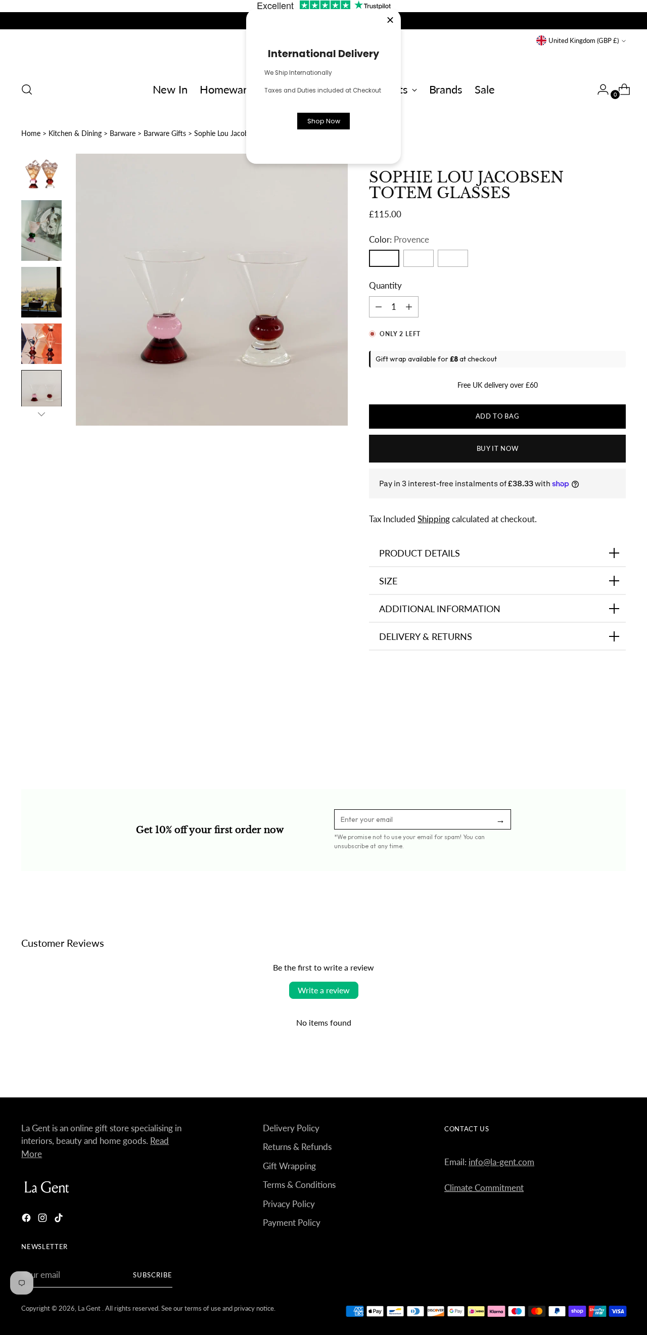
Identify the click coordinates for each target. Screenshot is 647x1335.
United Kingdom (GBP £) (583, 40)
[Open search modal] (27, 89)
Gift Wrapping (289, 1166)
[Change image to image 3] (41, 292)
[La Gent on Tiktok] (60, 1219)
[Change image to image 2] (41, 230)
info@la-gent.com (501, 1162)
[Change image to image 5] (41, 390)
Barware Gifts (165, 133)
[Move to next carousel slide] (617, 734)
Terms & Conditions (299, 1184)
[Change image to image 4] (41, 344)
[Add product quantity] (378, 307)
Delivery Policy (291, 1128)
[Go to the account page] (599, 89)
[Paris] (418, 258)
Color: (399, 239)
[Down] (41, 414)
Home (30, 133)
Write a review (324, 990)
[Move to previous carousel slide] (594, 734)
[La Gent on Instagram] (43, 1219)
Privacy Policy (289, 1204)
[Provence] (384, 258)
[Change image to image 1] (41, 174)
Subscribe (152, 1275)
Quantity (385, 285)
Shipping (434, 519)
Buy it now (498, 448)
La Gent (90, 1308)
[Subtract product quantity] (409, 307)
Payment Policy (291, 1222)
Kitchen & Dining (75, 133)
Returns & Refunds (297, 1146)
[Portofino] (453, 258)
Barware (122, 133)
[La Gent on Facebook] (27, 1219)
